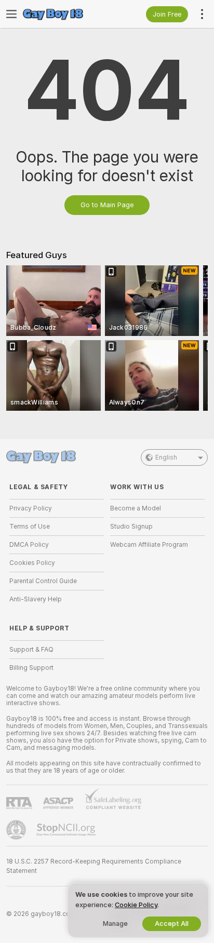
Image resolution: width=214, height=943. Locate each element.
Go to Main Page (107, 205)
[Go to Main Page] (65, 14)
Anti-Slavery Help (35, 599)
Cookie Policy (136, 905)
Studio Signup (131, 526)
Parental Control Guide (43, 581)
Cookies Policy (32, 563)
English (166, 457)
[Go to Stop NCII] (67, 830)
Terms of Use (29, 526)
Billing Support (31, 667)
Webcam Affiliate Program (149, 544)
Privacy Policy (30, 508)
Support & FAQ (31, 649)
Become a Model (135, 508)
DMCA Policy (29, 544)
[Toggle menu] (11, 14)
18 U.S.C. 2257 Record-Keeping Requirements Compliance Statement (93, 866)
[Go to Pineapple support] (17, 830)
